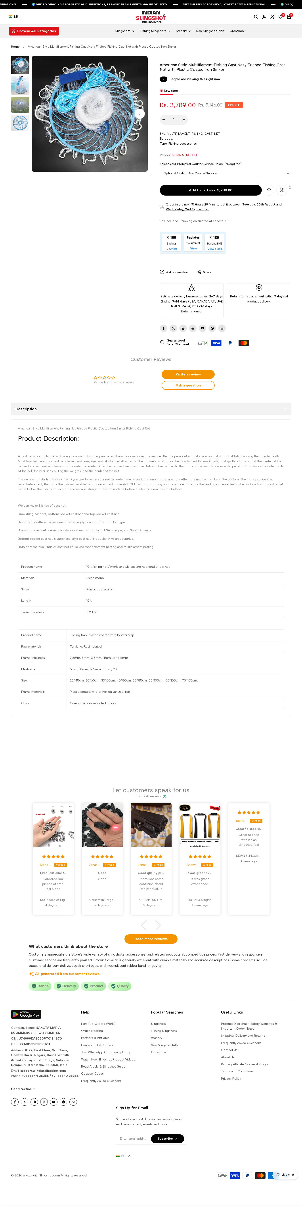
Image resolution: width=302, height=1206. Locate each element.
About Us (227, 1057)
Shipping (186, 221)
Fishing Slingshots (164, 1031)
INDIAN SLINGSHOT (185, 155)
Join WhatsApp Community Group (106, 1052)
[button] (146, 925)
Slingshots (158, 1024)
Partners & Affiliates (95, 1038)
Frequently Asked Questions (101, 1081)
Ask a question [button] (188, 385)
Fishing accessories (182, 144)
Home (15, 47)
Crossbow (158, 1052)
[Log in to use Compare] (281, 190)
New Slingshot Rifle (164, 1045)
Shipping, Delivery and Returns (243, 1036)
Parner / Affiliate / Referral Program (246, 1064)
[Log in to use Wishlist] (269, 190)
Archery (156, 1038)
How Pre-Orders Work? (98, 1024)
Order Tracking (92, 1031)
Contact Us (229, 1050)
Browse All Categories (36, 31)
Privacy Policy (231, 1079)
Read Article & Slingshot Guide (103, 1066)
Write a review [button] (188, 374)
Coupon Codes (92, 1073)
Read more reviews (151, 939)
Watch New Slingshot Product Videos (108, 1059)
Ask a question (177, 272)
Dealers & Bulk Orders (97, 1045)
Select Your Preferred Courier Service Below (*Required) (201, 164)
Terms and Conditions (237, 1071)
